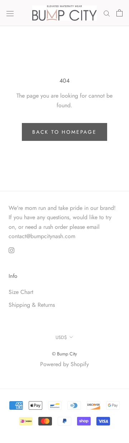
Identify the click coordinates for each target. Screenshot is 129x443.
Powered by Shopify (64, 364)
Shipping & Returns (32, 305)
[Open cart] (119, 12)
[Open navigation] (10, 13)
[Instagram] (11, 250)
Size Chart (21, 292)
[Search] (107, 13)
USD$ (61, 337)
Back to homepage (64, 132)
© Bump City (64, 353)
